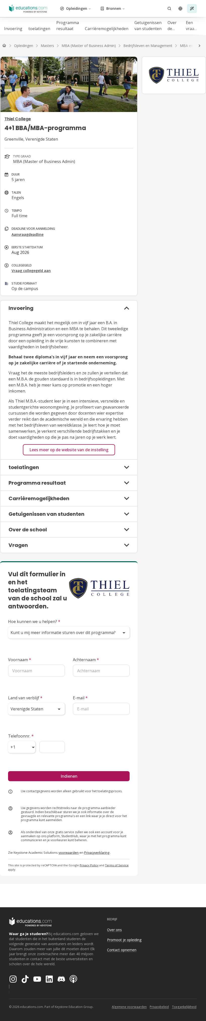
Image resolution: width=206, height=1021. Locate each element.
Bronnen (113, 8)
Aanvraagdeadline (27, 234)
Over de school (174, 26)
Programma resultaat (67, 25)
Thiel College (18, 119)
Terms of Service (117, 865)
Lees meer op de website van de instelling (69, 449)
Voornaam (19, 659)
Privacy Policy (89, 865)
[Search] (169, 8)
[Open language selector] (180, 8)
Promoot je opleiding (124, 939)
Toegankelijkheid (184, 1007)
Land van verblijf (25, 698)
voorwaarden (69, 852)
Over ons (114, 929)
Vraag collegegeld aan (31, 270)
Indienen (69, 776)
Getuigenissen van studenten (148, 25)
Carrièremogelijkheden (106, 28)
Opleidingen (76, 8)
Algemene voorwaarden (129, 1007)
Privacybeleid (159, 1007)
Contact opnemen (121, 949)
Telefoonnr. (21, 736)
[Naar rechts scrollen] (199, 45)
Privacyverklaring (96, 852)
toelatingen (39, 28)
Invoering (13, 28)
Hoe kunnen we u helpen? (34, 621)
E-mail (80, 698)
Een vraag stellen (192, 26)
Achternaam (86, 659)
